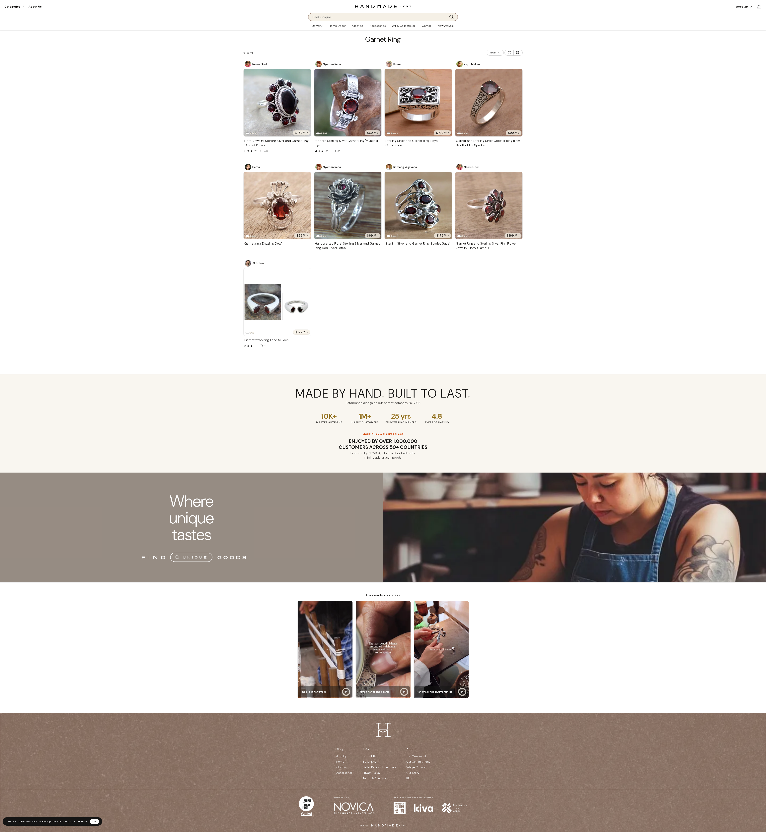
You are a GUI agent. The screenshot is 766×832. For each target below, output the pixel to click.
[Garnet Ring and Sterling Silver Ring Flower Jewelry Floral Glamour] (489, 205)
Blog (409, 778)
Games (426, 26)
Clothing (357, 26)
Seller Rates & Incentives (379, 767)
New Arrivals (446, 26)
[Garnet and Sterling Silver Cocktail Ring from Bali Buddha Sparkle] (489, 102)
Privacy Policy (371, 773)
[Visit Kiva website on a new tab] (423, 808)
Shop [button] (340, 749)
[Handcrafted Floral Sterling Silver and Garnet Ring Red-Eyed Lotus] (348, 205)
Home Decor (337, 26)
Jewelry (317, 26)
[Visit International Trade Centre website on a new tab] (454, 808)
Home (340, 761)
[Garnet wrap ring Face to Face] (277, 302)
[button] (14, 6)
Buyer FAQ (369, 756)
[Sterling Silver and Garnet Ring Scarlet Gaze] (418, 205)
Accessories (378, 26)
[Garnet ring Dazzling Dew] (277, 205)
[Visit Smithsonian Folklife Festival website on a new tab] (400, 808)
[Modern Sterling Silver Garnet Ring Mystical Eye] (348, 102)
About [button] (411, 749)
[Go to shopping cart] (759, 6)
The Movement (416, 756)
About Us (35, 6)
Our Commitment (418, 761)
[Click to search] (453, 17)
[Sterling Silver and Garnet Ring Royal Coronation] (418, 102)
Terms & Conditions (376, 778)
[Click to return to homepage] (383, 6)
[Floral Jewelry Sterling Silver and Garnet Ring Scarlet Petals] (277, 102)
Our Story (412, 773)
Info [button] (366, 749)
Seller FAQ (369, 761)
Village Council (415, 767)
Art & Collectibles (404, 26)
